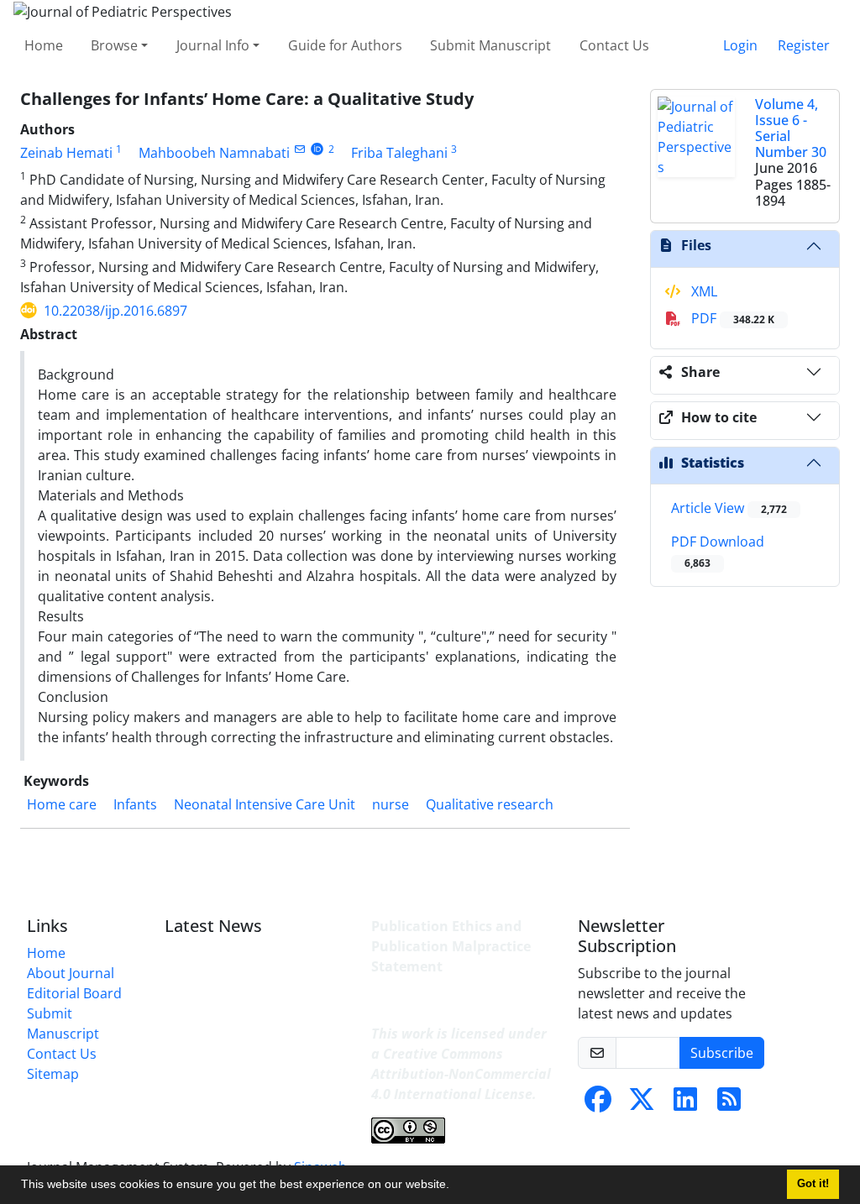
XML (702, 291)
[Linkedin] (685, 1104)
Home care (62, 804)
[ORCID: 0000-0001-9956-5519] (317, 149)
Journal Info (212, 45)
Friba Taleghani (399, 153)
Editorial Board (74, 993)
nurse (390, 804)
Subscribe (721, 1053)
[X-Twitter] (641, 1104)
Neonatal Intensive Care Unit (264, 804)
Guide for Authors (345, 45)
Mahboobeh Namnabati (214, 153)
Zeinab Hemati (66, 153)
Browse (114, 45)
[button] (455, 1186)
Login (740, 45)
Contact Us (614, 45)
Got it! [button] (813, 1184)
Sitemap (53, 1074)
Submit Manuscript (490, 45)
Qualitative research (489, 804)
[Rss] (729, 1104)
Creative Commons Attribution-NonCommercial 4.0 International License (461, 1073)
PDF (731, 318)
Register (804, 45)
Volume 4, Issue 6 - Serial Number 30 (790, 128)
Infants (135, 804)
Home (43, 45)
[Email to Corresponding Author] (299, 149)
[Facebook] (598, 1104)
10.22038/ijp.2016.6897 (115, 310)
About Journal (70, 973)
